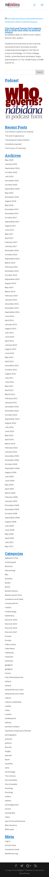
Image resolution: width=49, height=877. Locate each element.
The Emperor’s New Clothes (17, 140)
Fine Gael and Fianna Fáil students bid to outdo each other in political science (23, 30)
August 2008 (10, 522)
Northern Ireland (12, 727)
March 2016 (10, 263)
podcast (8, 739)
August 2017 (10, 226)
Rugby (8, 751)
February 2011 (11, 398)
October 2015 (11, 275)
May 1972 (9, 546)
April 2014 (9, 320)
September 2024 (12, 168)
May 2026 (9, 160)
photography (10, 735)
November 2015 (12, 271)
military (8, 723)
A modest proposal (13, 144)
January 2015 (11, 300)
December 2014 (12, 304)
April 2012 (9, 361)
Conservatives (11, 603)
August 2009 (10, 472)
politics (20, 38)
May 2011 (9, 386)
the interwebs (11, 780)
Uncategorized (11, 805)
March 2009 (10, 493)
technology (10, 772)
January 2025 (11, 164)
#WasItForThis (11, 558)
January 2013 (11, 345)
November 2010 (12, 411)
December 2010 (12, 407)
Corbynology (10, 612)
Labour (8, 698)
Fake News (9, 649)
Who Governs (11, 825)
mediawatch (10, 718)
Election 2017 (11, 632)
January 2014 (11, 324)
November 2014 (12, 308)
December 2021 (12, 181)
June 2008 (9, 530)
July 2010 (9, 427)
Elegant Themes (24, 870)
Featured (9, 657)
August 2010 (10, 423)
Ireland (8, 681)
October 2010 (11, 415)
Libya (7, 710)
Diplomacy (9, 616)
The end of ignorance (14, 136)
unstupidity (10, 813)
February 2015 (11, 296)
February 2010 (11, 448)
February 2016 (11, 267)
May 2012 (9, 357)
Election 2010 (11, 620)
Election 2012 (11, 624)
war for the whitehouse (15, 821)
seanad (8, 755)
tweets (8, 801)
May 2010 (9, 435)
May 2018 (9, 205)
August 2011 (10, 374)
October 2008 (11, 514)
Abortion (9, 566)
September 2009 (12, 468)
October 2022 (11, 172)
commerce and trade (14, 599)
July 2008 (9, 526)
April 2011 (9, 390)
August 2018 (10, 201)
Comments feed (12, 849)
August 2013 (10, 329)
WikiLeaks (9, 829)
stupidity (9, 764)
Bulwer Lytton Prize (13, 595)
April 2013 (9, 341)
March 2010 (10, 444)
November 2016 (12, 250)
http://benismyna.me (14, 677)
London (8, 714)
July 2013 (9, 333)
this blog (9, 788)
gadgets (9, 665)
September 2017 (12, 222)
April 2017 (9, 238)
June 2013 (9, 337)
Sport (7, 760)
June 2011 (9, 382)
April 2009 (9, 489)
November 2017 (12, 213)
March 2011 (10, 394)
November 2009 (12, 460)
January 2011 (11, 403)
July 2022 (9, 176)
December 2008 (12, 505)
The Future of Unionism (15, 148)
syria (7, 768)
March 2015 (10, 292)
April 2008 (9, 538)
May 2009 (9, 485)
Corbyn (8, 607)
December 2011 (12, 366)
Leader (8, 706)
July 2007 (9, 542)
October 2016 (11, 255)
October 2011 (11, 370)
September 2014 (12, 312)
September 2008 (12, 518)
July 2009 (9, 477)
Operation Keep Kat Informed (18, 731)
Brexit (7, 587)
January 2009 (11, 501)
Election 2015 (11, 628)
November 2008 (12, 509)
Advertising (10, 570)
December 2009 (12, 456)
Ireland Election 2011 (14, 690)
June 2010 (9, 431)
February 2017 (11, 242)
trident (8, 797)
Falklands (9, 653)
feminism (9, 661)
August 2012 (10, 349)
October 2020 (11, 185)
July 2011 (9, 378)
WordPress (24, 873)
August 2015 (10, 283)
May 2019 (9, 193)
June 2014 (9, 316)
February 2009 (11, 497)
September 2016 (12, 259)
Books (7, 583)
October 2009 (11, 464)
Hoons (31, 35)
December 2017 (12, 209)
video (7, 817)
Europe (8, 636)
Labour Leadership (13, 702)
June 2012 (9, 353)
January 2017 (11, 246)
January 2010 (11, 452)
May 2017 (9, 234)
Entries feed (10, 845)
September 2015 (12, 279)
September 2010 (12, 419)
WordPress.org (11, 854)
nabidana (11, 35)
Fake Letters (10, 644)
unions (8, 809)
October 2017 (11, 218)
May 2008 (9, 534)
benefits (8, 579)
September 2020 (12, 189)
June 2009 (9, 481)
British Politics (11, 591)
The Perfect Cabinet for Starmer (19, 132)
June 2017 (9, 230)
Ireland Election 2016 (14, 694)
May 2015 (9, 287)
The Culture (10, 776)
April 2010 (9, 440)
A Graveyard (10, 562)
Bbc (6, 575)
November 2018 (12, 197)
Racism (8, 747)
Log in (7, 841)
